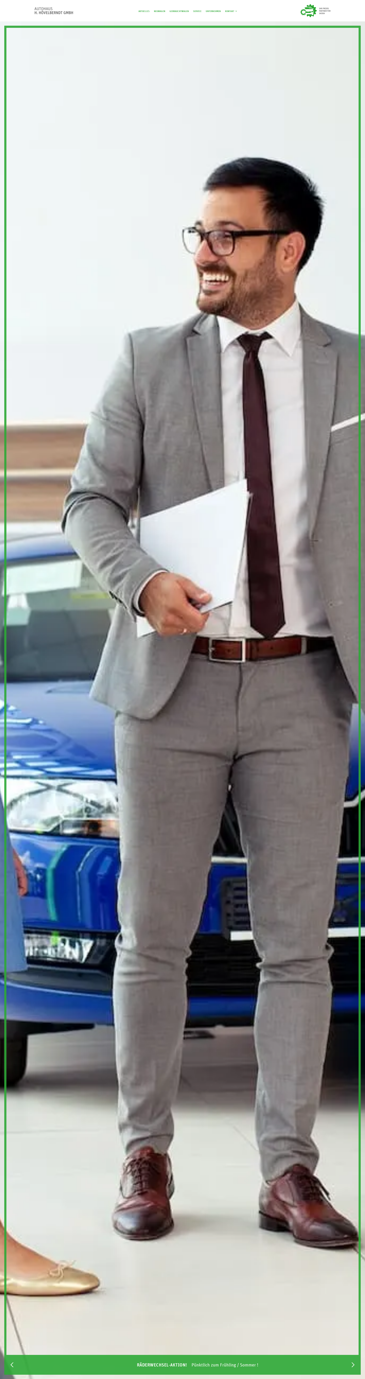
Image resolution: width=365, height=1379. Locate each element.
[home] (54, 10)
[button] (231, 10)
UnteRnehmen (213, 11)
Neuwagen (159, 11)
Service (197, 11)
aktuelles (144, 11)
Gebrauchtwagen (179, 11)
